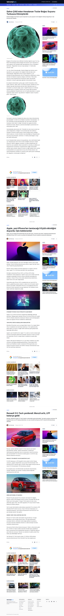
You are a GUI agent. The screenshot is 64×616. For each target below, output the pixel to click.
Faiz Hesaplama (30, 603)
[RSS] (56, 602)
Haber (8, 8)
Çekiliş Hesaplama (31, 602)
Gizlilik (38, 605)
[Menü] (56, 5)
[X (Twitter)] (32, 157)
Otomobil (13, 4)
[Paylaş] (56, 22)
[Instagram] (49, 602)
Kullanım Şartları (39, 606)
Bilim (17, 4)
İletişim (38, 603)
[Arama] (54, 5)
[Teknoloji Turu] (11, 2)
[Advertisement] (23, 164)
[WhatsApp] (37, 157)
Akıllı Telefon (22, 4)
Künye (38, 602)
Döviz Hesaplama (31, 605)
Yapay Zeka (9, 4)
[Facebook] (35, 157)
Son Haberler (21, 602)
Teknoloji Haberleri (22, 601)
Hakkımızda (39, 601)
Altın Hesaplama (30, 606)
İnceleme (30, 4)
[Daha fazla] (39, 157)
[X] (47, 602)
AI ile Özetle (55, 224)
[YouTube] (54, 602)
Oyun (26, 4)
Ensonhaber (21, 609)
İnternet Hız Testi (31, 601)
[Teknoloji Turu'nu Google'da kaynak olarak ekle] (23, 172)
